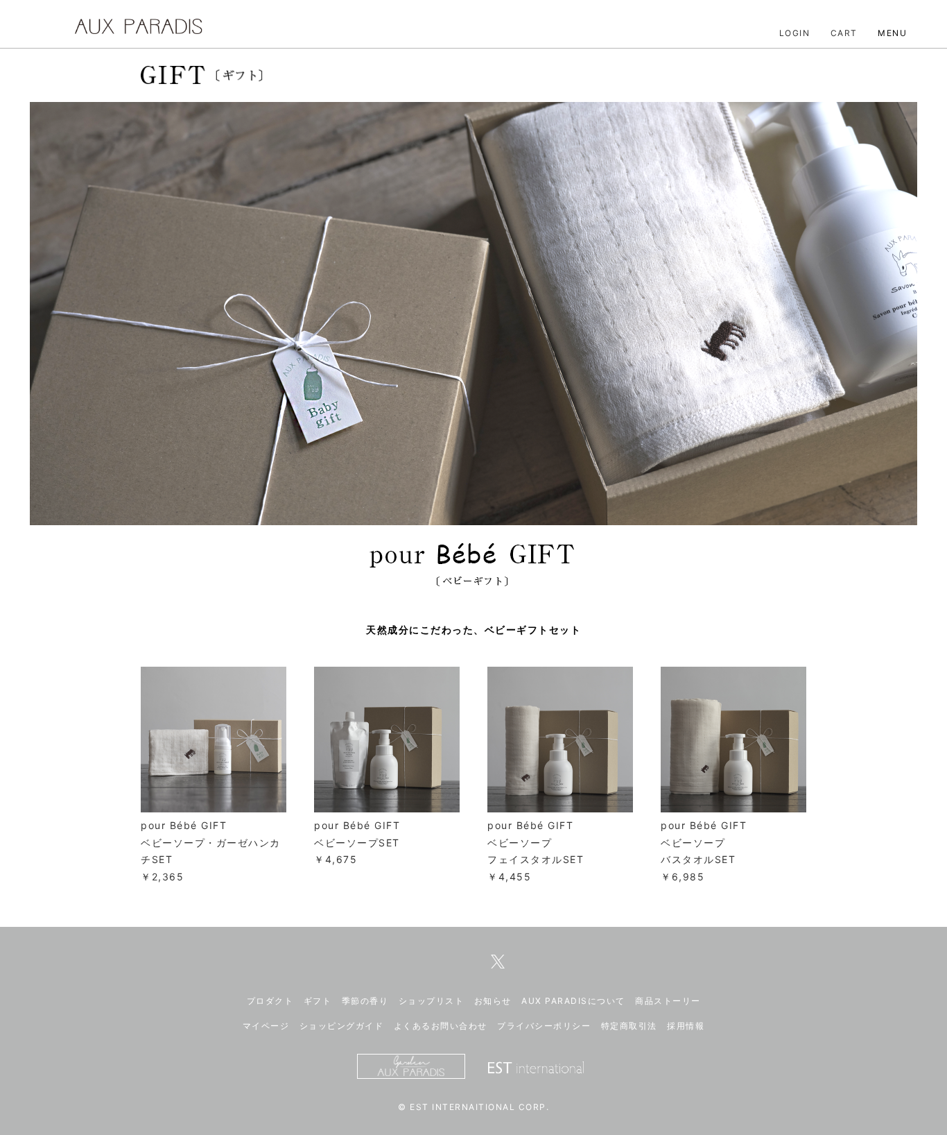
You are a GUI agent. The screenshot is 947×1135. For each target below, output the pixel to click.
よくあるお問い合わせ (440, 1026)
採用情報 (685, 1026)
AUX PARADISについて (573, 1001)
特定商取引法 (629, 1026)
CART (844, 33)
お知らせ (493, 1001)
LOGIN (794, 33)
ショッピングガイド (341, 1026)
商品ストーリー (668, 1001)
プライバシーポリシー (544, 1026)
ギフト (318, 1001)
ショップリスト (431, 1001)
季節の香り (365, 1001)
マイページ (266, 1026)
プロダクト (270, 1001)
